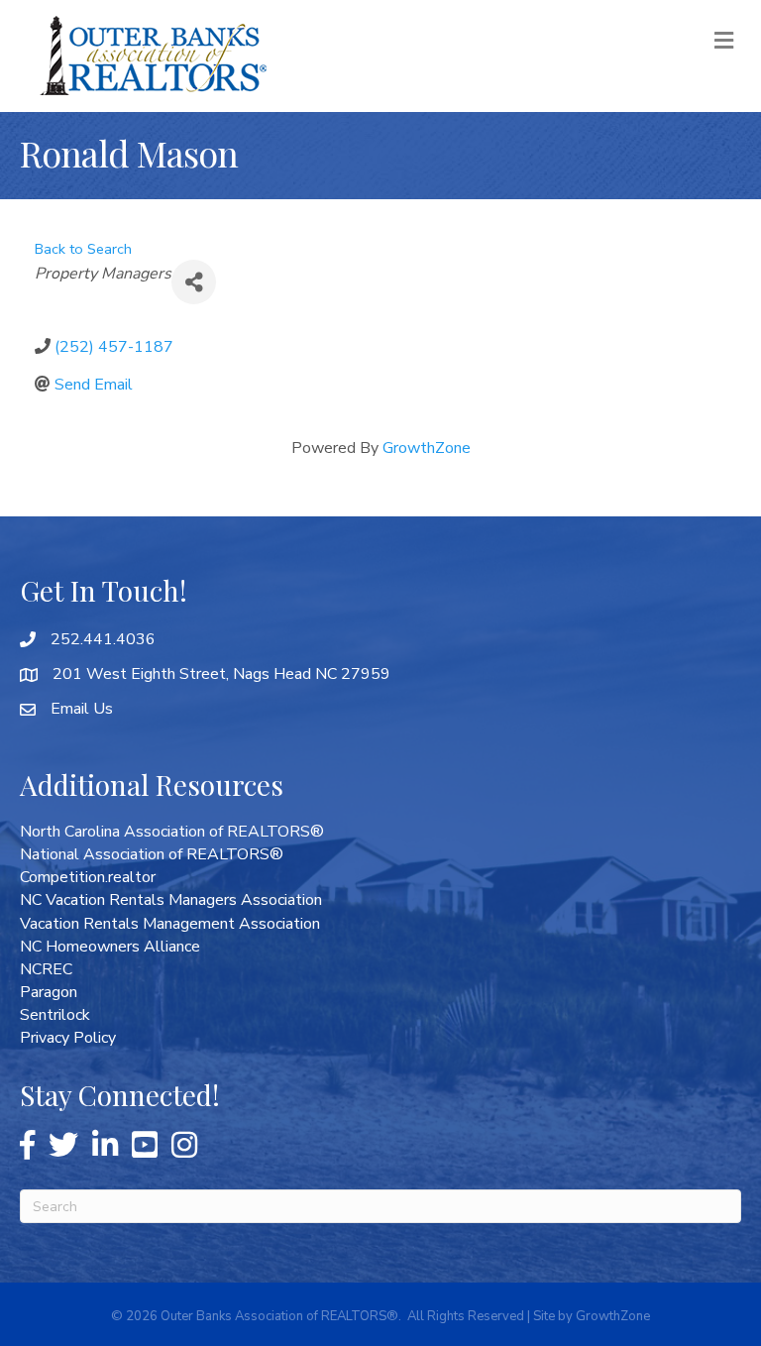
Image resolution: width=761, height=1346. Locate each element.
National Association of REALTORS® (151, 854)
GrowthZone (426, 448)
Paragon (48, 992)
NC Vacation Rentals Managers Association (171, 900)
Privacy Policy (68, 1038)
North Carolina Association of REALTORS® (172, 831)
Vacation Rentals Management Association (170, 924)
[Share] (193, 282)
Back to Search (83, 249)
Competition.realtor (88, 877)
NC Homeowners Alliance (110, 946)
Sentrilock (55, 1015)
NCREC (46, 969)
